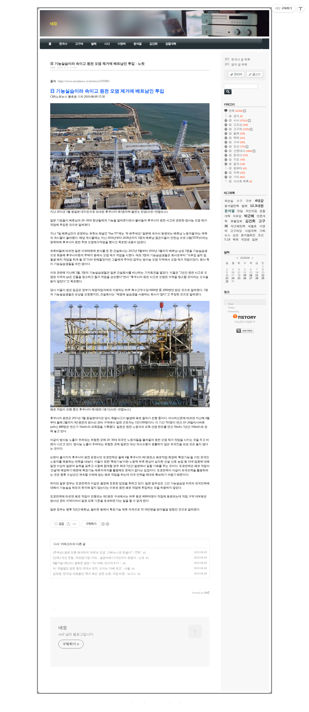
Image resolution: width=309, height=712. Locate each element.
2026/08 (245, 257)
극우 (249, 201)
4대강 (259, 201)
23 (226, 278)
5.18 (227, 239)
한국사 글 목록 (240, 59)
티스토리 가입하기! (245, 321)
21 (256, 275)
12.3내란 (257, 206)
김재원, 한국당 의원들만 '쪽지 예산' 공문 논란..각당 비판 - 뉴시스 (94, 573)
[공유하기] (68, 524)
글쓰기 (185, 702)
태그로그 (138, 702)
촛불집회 (236, 221)
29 (262, 278)
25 (239, 278)
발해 (93, 43)
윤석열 (137, 43)
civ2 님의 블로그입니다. (76, 634)
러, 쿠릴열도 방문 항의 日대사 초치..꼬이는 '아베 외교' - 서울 (91, 568)
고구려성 (236, 230)
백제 (236, 239)
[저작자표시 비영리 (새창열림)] (105, 524)
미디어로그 (152, 702)
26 (244, 278)
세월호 (252, 226)
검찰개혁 (170, 43)
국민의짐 (251, 211)
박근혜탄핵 (238, 226)
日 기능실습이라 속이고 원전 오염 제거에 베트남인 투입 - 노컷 (97, 63)
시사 (107, 43)
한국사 (63, 43)
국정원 (245, 239)
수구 (239, 201)
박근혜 (249, 216)
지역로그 (125, 702)
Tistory (181, 708)
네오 (53, 24)
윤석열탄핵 (232, 206)
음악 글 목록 (239, 64)
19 (244, 275)
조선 (261, 235)
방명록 (165, 702)
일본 (255, 239)
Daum (157, 708)
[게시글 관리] (74, 524)
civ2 (126, 708)
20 (250, 275)
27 (250, 278)
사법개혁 (251, 230)
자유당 (237, 216)
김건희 (153, 43)
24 (233, 278)
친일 (240, 211)
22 (262, 275)
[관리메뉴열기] (300, 8)
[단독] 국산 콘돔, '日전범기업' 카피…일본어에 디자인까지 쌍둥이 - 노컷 (98, 557)
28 (256, 278)
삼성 (236, 235)
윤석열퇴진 (248, 235)
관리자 (175, 702)
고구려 (79, 43)
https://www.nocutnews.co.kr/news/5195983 (83, 81)
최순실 (229, 201)
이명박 (122, 43)
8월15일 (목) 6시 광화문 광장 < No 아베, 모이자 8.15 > (87, 563)
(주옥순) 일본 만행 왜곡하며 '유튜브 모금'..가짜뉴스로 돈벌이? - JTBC (97, 552)
